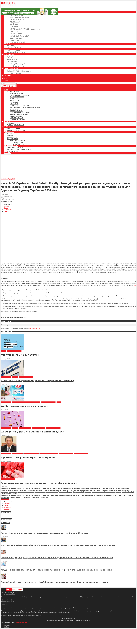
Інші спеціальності (16, 40)
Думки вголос (9, 54)
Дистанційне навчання (15, 47)
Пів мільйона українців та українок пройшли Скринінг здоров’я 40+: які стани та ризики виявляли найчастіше (57, 557)
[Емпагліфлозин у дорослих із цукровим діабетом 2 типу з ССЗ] (12, 426)
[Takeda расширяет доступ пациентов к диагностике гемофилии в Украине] (12, 477)
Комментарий (5, 499)
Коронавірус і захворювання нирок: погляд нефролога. (28, 457)
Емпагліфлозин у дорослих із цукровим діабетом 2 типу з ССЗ (32, 431)
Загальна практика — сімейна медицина (25, 30)
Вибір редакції (6, 377)
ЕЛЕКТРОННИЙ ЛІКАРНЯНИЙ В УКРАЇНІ (20, 355)
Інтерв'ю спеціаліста (31, 453)
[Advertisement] (68, 166)
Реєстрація (4, 605)
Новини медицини (8, 179)
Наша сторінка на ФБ (7, 602)
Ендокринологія (16, 38)
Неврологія (14, 24)
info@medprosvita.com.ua (82, 620)
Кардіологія (14, 23)
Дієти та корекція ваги (15, 70)
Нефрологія (14, 26)
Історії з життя (18, 66)
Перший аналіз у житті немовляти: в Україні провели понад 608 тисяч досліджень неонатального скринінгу (56, 582)
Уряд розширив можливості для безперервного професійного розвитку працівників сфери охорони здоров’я (56, 569)
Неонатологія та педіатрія (19, 28)
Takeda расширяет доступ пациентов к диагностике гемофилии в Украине (39, 483)
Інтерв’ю (10, 56)
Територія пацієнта (11, 68)
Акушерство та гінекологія (19, 17)
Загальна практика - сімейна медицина (26, 402)
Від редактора (12, 59)
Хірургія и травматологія (19, 37)
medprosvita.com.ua (21, 622)
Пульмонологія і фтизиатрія (20, 35)
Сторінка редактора (81, 453)
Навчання (10, 45)
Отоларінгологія (16, 33)
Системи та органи (14, 73)
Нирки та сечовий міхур (49, 453)
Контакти (7, 75)
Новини (7, 44)
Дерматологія (15, 21)
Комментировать (6, 196)
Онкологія (14, 31)
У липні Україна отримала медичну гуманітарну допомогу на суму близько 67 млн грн (45, 533)
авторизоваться (34, 328)
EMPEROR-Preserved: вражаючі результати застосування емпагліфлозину (37, 380)
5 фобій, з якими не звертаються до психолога (24, 406)
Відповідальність (9, 594)
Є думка (10, 58)
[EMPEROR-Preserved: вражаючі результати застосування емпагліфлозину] (12, 375)
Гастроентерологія (17, 19)
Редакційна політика (10, 592)
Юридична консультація (16, 52)
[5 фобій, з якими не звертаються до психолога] (12, 400)
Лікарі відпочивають (17, 63)
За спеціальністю (13, 14)
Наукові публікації (16, 16)
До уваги (7, 49)
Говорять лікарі (12, 61)
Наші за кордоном (13, 51)
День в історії (18, 65)
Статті (6, 12)
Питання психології (17, 42)
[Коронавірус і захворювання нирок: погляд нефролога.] (8, 452)
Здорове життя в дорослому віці (19, 72)
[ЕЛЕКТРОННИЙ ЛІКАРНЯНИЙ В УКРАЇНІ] (12, 349)
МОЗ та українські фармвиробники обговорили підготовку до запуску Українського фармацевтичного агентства (58, 545)
